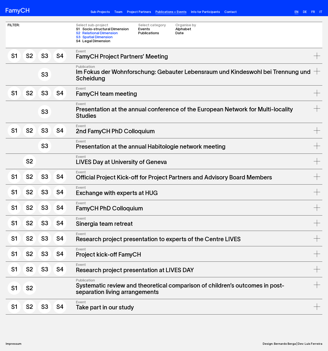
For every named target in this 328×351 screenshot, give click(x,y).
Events (144, 29)
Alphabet (183, 29)
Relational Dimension (97, 33)
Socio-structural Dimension (102, 29)
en (296, 11)
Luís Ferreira (313, 343)
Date (179, 33)
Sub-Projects (100, 11)
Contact (230, 11)
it (320, 11)
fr (313, 11)
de (305, 11)
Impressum (13, 343)
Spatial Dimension (94, 37)
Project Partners (139, 11)
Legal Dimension (93, 41)
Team (118, 11)
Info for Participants (205, 11)
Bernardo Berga (285, 343)
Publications (148, 33)
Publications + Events (170, 11)
